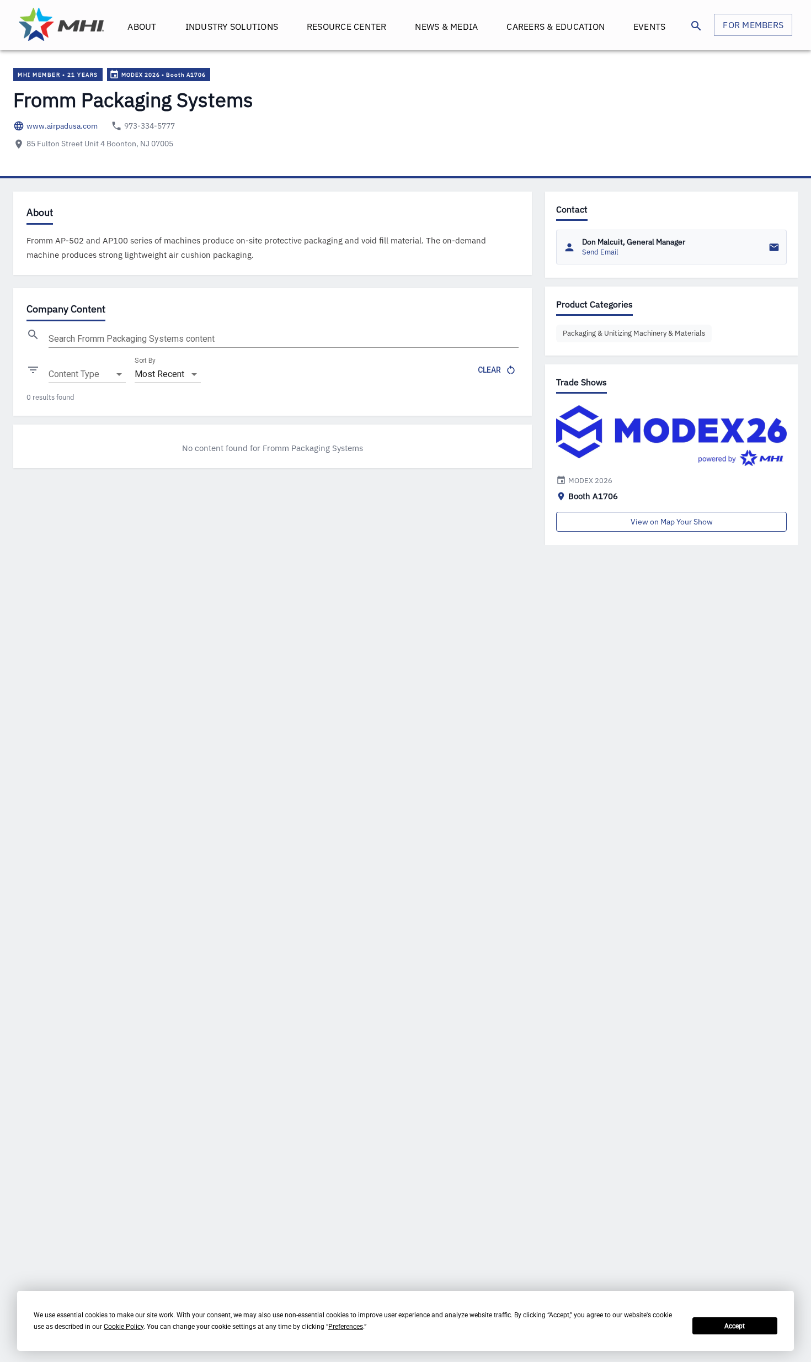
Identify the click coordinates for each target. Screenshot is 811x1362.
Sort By (145, 360)
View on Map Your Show (672, 522)
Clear (489, 369)
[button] (634, 333)
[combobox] (87, 374)
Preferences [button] (345, 1327)
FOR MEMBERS (753, 24)
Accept (734, 1326)
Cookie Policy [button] (123, 1327)
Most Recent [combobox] (159, 374)
